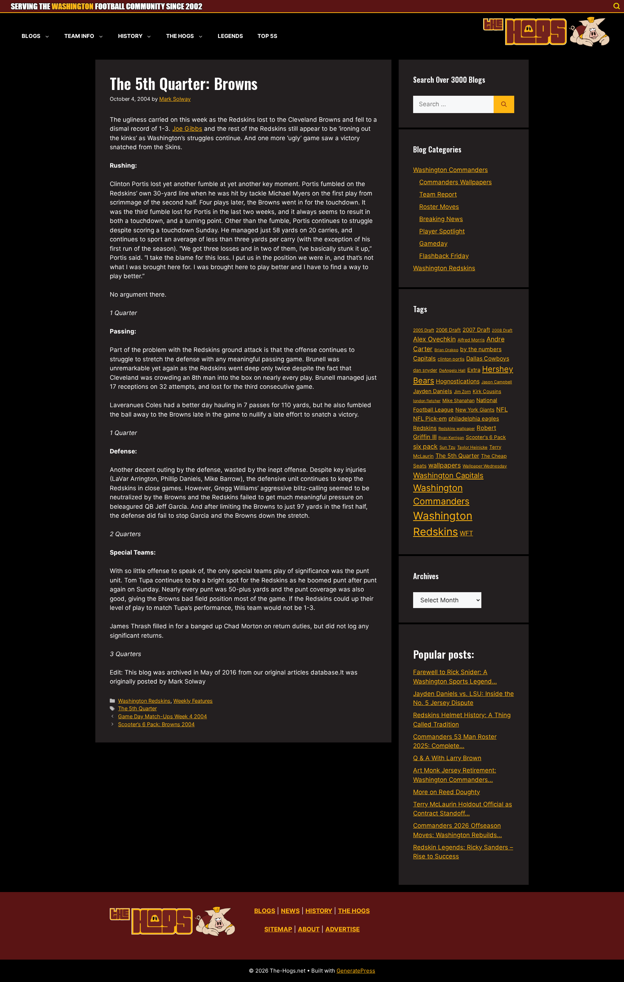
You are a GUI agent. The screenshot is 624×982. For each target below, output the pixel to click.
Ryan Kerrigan (451, 437)
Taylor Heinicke (472, 447)
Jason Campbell (496, 381)
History (130, 36)
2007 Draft (476, 329)
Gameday (433, 243)
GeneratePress (356, 970)
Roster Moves (439, 206)
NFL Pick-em (430, 418)
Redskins (425, 428)
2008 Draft (502, 330)
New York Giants (474, 409)
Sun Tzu (447, 447)
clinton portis (451, 359)
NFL (502, 409)
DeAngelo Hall (452, 370)
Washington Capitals (448, 475)
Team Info (79, 36)
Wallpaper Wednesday (485, 466)
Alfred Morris (471, 340)
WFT (466, 533)
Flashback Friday (444, 255)
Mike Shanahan (458, 400)
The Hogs (180, 36)
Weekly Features (193, 701)
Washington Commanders (450, 169)
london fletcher (427, 401)
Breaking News (441, 219)
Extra (473, 370)
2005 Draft (423, 330)
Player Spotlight (442, 231)
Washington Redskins (144, 701)
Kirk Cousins (487, 391)
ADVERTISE (342, 929)
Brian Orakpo (446, 350)
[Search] (504, 104)
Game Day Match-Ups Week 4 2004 (162, 716)
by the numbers (481, 349)
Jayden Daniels (432, 391)
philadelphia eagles (473, 418)
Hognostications (458, 381)
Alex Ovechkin (434, 339)
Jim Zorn (462, 391)
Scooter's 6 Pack (486, 437)
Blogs (31, 36)
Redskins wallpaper (456, 428)
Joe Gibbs (187, 128)
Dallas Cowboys (487, 358)
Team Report (438, 194)
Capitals (424, 358)
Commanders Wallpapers (455, 182)
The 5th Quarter (137, 708)
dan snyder (425, 370)
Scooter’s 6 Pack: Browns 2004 (156, 724)
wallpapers (444, 465)
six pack (425, 446)
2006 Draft (448, 330)
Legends (230, 36)
